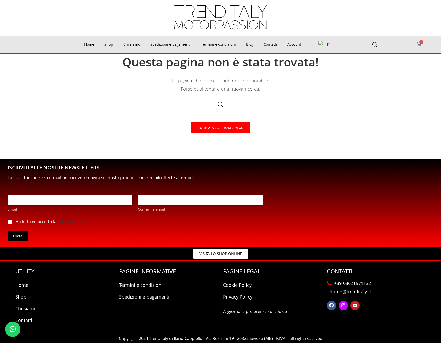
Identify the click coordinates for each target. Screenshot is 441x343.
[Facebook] (331, 305)
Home (89, 44)
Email (12, 209)
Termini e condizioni (218, 44)
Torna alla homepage (220, 127)
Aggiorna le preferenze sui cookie (255, 311)
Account (294, 44)
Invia (18, 236)
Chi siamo (131, 44)
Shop (108, 44)
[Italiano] (324, 44)
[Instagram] (343, 305)
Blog (249, 44)
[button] (12, 329)
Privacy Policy (70, 221)
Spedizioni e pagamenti (170, 44)
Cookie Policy (237, 285)
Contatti (270, 44)
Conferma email (151, 209)
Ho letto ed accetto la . (49, 221)
